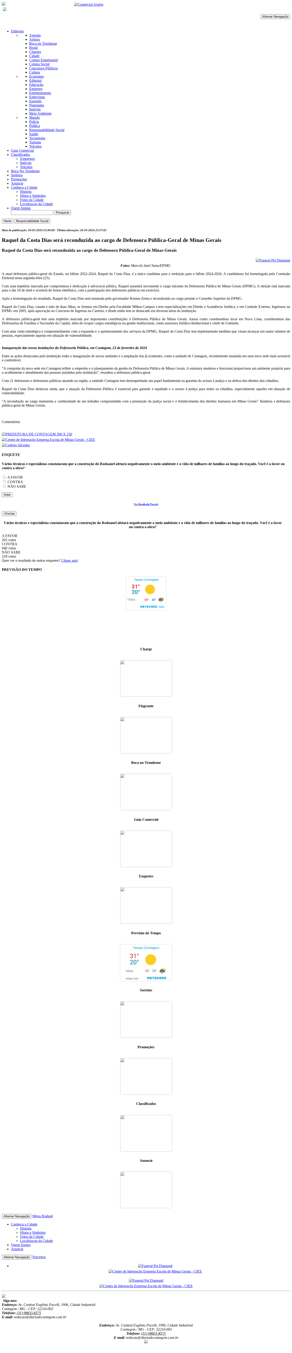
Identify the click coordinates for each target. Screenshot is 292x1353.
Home (7, 221)
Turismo (35, 142)
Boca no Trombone (43, 43)
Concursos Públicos (43, 68)
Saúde (33, 134)
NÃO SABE (16, 486)
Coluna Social (39, 64)
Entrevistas (37, 97)
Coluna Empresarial (43, 60)
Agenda (35, 35)
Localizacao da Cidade (36, 204)
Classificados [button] (20, 154)
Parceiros (39, 1257)
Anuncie (17, 183)
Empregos (27, 159)
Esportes (35, 101)
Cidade (34, 56)
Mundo (34, 117)
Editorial (35, 80)
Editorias (17, 31)
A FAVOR (15, 477)
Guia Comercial (22, 150)
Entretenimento (40, 93)
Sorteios (17, 175)
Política (34, 126)
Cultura (34, 72)
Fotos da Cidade (32, 200)
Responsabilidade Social (46, 130)
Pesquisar (62, 212)
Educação (36, 85)
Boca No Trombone (25, 171)
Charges (35, 52)
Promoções (19, 179)
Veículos (35, 146)
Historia (25, 191)
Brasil (33, 48)
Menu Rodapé (42, 1216)
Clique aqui (69, 560)
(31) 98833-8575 (29, 1313)
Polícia (34, 122)
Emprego (35, 89)
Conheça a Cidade (24, 187)
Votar (7, 494)
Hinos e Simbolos (33, 196)
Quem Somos (21, 208)
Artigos (34, 39)
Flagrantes (36, 105)
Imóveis (35, 109)
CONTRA (15, 482)
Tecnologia (37, 138)
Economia (36, 76)
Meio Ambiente (40, 113)
